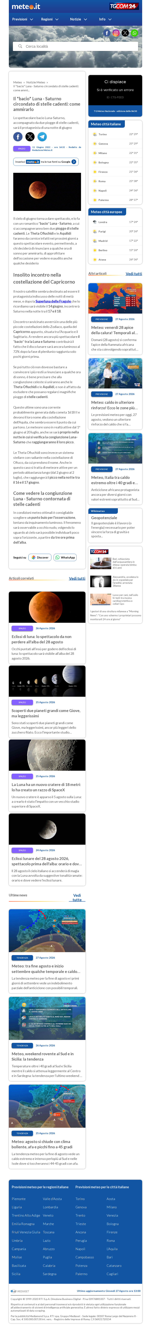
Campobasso (85, 1257)
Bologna (113, 1224)
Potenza (81, 1266)
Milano (112, 1207)
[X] (125, 33)
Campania (19, 1249)
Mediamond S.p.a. (39, 1316)
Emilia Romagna (23, 1224)
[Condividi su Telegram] (42, 140)
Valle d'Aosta (52, 1199)
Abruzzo (49, 1249)
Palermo (81, 1274)
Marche (48, 1224)
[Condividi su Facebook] (17, 140)
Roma (111, 1240)
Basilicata (19, 1266)
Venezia (112, 1215)
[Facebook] (106, 33)
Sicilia (16, 1274)
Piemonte (19, 1199)
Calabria (49, 1266)
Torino (80, 1199)
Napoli (80, 1249)
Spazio (21, 148)
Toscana (48, 1232)
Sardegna (49, 1274)
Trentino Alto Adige (26, 1215)
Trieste (81, 1224)
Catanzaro (114, 1266)
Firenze (112, 1232)
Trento (80, 1215)
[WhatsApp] (134, 33)
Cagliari (112, 1274)
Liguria (17, 1207)
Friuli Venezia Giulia (26, 1232)
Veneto (48, 1215)
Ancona (81, 1232)
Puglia (47, 1257)
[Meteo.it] (26, 6)
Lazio (46, 1240)
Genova (81, 1207)
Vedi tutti (77, 578)
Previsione (102, 319)
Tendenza (22, 957)
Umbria (17, 1240)
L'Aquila (112, 1249)
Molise (17, 1257)
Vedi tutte (77, 897)
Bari (110, 1257)
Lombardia (50, 1207)
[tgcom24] (124, 6)
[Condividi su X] (30, 140)
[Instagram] (116, 33)
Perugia (81, 1240)
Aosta (111, 1199)
